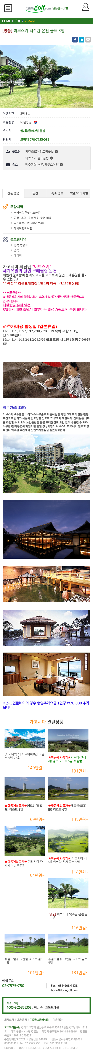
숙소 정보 (57, 193)
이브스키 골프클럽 (37, 158)
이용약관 (57, 1019)
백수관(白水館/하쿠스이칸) (42, 164)
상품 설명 (13, 193)
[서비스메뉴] (9, 8)
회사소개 (9, 1019)
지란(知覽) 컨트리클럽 (40, 151)
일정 (35, 193)
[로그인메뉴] (87, 7)
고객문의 (22, 1019)
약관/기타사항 (79, 193)
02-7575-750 (13, 985)
